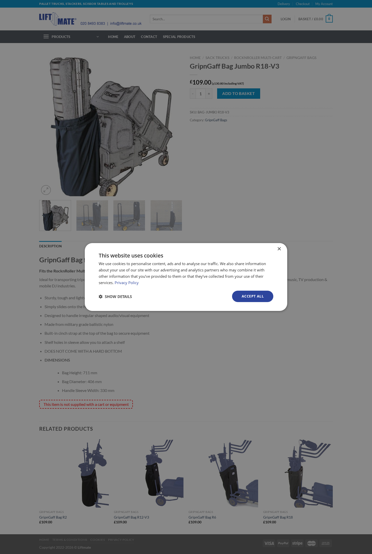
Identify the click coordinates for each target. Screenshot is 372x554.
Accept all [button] (253, 296)
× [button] (279, 249)
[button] (115, 296)
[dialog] (186, 277)
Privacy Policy (127, 282)
